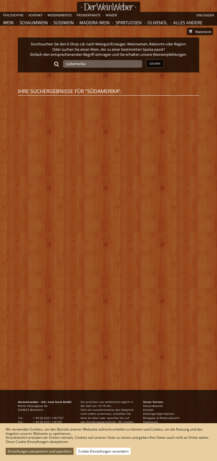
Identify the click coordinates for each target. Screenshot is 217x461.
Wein (8, 22)
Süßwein (63, 22)
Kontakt (148, 410)
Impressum (150, 422)
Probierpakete (89, 15)
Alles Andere (187, 22)
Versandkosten (153, 406)
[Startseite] (108, 7)
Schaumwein (33, 22)
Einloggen (205, 15)
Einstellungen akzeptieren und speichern (39, 451)
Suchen (154, 63)
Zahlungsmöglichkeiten (158, 414)
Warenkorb (203, 32)
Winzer (111, 15)
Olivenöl (157, 22)
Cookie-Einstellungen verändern (103, 451)
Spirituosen (129, 22)
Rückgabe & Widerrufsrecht (161, 418)
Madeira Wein (94, 22)
